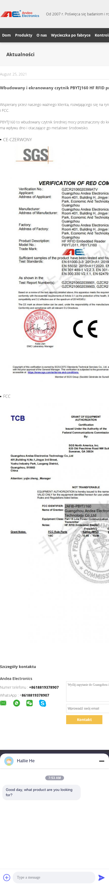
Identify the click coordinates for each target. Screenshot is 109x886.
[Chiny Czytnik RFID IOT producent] (20, 14)
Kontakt (84, 719)
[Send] (101, 877)
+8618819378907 (44, 687)
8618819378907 (35, 695)
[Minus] (101, 761)
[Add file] (7, 877)
